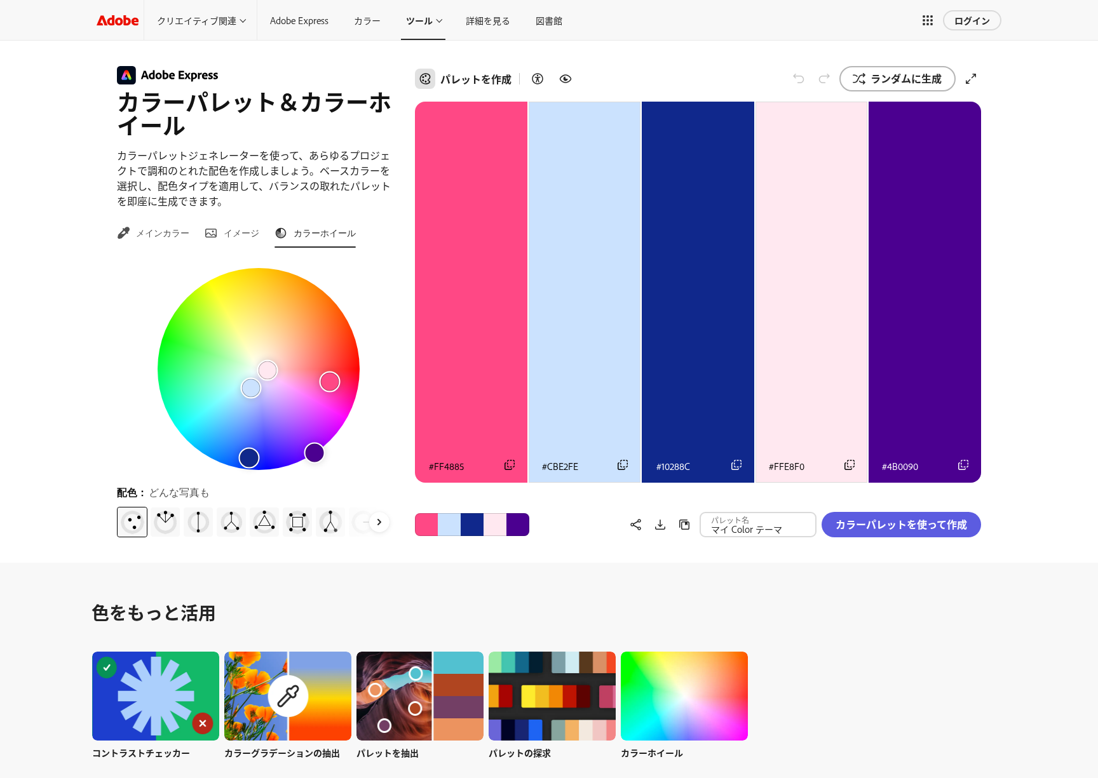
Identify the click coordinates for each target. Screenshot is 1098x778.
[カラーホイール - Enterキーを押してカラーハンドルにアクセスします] (258, 369)
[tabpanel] (258, 397)
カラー (367, 20)
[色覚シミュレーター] (565, 79)
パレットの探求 (520, 752)
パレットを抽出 (387, 752)
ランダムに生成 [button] (906, 78)
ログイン (972, 20)
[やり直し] (824, 79)
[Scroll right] (379, 522)
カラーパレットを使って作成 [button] (901, 524)
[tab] (153, 233)
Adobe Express (299, 20)
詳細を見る (488, 20)
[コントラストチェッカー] (537, 79)
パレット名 (730, 519)
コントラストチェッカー (141, 752)
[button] (928, 20)
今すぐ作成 (155, 695)
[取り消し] (799, 79)
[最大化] (971, 79)
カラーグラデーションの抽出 (282, 752)
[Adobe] (118, 20)
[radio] (132, 522)
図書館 (549, 20)
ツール (419, 20)
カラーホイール (652, 752)
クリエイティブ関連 (196, 20)
